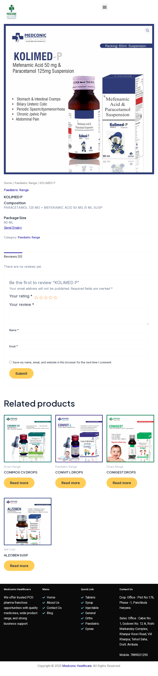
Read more (19, 483)
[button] (105, 7)
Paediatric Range (25, 183)
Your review (21, 304)
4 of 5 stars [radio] (50, 298)
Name (14, 330)
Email (13, 346)
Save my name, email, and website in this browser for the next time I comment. (62, 362)
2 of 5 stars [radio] (41, 298)
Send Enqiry (13, 228)
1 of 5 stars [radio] (36, 298)
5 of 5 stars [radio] (55, 298)
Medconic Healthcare (77, 666)
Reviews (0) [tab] (13, 256)
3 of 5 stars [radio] (46, 298)
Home (8, 183)
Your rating (20, 296)
